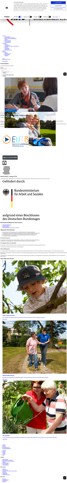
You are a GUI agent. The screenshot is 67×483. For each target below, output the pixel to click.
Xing (3, 455)
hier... (63, 250)
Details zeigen (55, 16)
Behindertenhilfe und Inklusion (10, 37)
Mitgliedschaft (7, 54)
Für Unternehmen (7, 41)
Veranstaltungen (7, 45)
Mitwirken (4, 51)
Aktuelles (6, 44)
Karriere (4, 50)
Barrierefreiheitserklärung (7, 448)
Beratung (6, 39)
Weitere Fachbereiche (6, 225)
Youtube (4, 452)
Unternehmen (7, 48)
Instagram (4, 451)
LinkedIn (4, 453)
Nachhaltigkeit (5, 473)
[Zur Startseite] (33, 33)
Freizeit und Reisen (8, 40)
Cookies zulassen (58, 2)
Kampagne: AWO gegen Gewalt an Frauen (12, 46)
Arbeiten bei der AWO (6, 474)
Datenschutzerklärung (6, 447)
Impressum (4, 446)
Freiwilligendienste (8, 53)
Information (4, 43)
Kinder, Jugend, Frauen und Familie (10, 38)
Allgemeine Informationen (7, 224)
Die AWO (6, 47)
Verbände (6, 55)
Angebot (4, 35)
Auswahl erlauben (58, 5)
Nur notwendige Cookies (58, 8)
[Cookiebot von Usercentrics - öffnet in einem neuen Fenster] (6, 17)
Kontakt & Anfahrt (6, 226)
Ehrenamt (6, 52)
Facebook (4, 450)
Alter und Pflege (7, 36)
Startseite (4, 444)
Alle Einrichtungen (8, 42)
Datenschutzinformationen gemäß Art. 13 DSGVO (11, 227)
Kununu (4, 454)
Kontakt (4, 445)
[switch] (30, 17)
